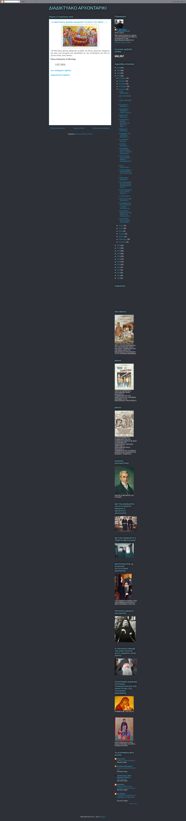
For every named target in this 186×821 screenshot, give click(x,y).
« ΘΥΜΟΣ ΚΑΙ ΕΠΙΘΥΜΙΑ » (123, 130)
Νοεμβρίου (122, 81)
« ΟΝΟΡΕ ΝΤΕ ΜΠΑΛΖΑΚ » (123, 116)
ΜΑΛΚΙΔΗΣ (120, 784)
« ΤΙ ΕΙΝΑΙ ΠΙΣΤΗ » (124, 196)
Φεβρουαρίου (123, 239)
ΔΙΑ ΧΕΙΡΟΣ (121, 794)
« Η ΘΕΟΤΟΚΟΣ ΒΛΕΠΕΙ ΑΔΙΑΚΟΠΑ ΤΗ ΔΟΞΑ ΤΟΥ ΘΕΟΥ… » (123, 123)
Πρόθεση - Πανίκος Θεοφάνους (126, 760)
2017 (118, 259)
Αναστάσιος (121, 759)
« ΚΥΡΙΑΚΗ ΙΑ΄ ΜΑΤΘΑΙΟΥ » (123, 105)
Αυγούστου (122, 89)
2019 (118, 253)
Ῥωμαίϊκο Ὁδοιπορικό (124, 766)
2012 (118, 272)
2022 (118, 245)
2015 (118, 264)
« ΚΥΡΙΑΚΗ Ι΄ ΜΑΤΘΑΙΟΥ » (123, 145)
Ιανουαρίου (122, 242)
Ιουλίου (121, 225)
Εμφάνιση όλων (133, 803)
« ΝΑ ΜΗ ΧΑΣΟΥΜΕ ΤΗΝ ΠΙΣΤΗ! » (124, 199)
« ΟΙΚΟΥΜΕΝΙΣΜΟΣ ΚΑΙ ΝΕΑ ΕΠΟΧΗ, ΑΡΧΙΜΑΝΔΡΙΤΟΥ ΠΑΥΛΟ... (125, 184)
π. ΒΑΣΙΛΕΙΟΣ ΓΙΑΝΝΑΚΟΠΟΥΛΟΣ (123, 30)
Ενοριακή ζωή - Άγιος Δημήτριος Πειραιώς (124, 776)
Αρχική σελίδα (78, 128)
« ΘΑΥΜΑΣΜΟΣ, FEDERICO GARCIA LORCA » (124, 110)
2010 (118, 278)
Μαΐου (121, 231)
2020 (118, 251)
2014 (118, 267)
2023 (118, 76)
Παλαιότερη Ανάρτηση (101, 128)
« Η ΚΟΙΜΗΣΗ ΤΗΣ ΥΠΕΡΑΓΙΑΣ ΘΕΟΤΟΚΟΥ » (124, 135)
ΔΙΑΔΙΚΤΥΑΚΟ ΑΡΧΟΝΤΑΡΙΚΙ (78, 8)
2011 (118, 275)
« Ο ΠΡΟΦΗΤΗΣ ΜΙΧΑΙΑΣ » (123, 140)
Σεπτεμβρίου (123, 86)
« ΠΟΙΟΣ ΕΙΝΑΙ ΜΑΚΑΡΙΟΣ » (123, 178)
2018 (118, 256)
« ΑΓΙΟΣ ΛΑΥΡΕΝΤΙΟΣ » (124, 166)
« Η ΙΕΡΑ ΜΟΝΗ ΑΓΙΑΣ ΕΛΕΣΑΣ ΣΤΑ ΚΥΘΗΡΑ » (124, 220)
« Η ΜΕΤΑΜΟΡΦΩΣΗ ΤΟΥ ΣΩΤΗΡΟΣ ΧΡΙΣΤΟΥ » (125, 191)
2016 (118, 262)
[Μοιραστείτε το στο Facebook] (62, 64)
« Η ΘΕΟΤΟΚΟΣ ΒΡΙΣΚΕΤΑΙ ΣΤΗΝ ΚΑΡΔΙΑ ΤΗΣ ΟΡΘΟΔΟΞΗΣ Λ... (124, 213)
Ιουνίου (121, 228)
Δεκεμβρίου (122, 78)
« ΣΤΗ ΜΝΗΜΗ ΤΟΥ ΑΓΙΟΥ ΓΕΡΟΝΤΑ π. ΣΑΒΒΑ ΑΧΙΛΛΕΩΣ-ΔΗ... (124, 206)
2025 (118, 70)
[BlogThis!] (58, 64)
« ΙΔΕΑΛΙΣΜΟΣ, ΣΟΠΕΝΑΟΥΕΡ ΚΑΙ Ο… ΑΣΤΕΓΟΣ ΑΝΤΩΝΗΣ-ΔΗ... (125, 151)
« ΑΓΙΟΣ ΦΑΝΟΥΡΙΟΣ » (123, 92)
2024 (118, 73)
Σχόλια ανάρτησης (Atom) (84, 134)
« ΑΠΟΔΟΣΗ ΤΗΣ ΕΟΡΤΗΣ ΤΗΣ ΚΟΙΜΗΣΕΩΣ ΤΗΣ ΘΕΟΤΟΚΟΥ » (126, 797)
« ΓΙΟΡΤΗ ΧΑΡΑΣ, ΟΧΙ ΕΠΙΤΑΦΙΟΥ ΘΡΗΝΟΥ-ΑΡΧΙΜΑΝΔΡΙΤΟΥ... (125, 159)
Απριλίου (122, 234)
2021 (118, 248)
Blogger (102, 817)
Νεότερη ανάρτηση (58, 128)
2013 (118, 270)
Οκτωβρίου (122, 84)
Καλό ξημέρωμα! (121, 779)
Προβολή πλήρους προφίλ (123, 42)
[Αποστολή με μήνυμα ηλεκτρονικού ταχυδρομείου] (56, 64)
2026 (118, 68)
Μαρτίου (121, 236)
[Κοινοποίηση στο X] (60, 64)
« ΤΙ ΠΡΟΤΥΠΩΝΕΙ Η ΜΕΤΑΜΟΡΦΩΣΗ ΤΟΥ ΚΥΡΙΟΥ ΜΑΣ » (125, 172)
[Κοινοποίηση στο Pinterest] (64, 64)
